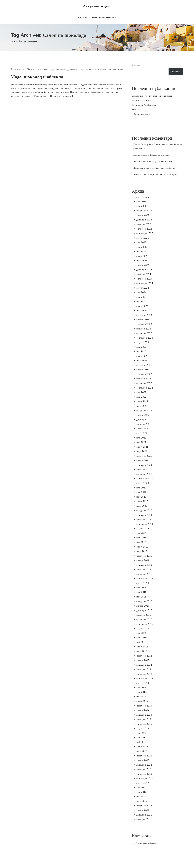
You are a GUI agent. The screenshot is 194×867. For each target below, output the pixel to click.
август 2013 (142, 728)
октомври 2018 (144, 573)
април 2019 (142, 546)
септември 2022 (144, 387)
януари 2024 (142, 319)
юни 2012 (141, 792)
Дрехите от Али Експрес (144, 104)
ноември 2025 (143, 224)
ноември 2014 (143, 669)
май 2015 (141, 642)
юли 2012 (141, 787)
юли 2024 (141, 292)
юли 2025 (141, 242)
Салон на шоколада (96, 69)
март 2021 (141, 451)
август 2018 (142, 583)
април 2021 (142, 446)
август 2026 (142, 196)
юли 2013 (141, 732)
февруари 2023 (144, 365)
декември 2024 (144, 269)
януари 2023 (142, 369)
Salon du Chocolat (39, 69)
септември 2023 (144, 337)
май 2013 (141, 742)
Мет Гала (136, 109)
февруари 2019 (144, 555)
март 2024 (141, 310)
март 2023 (141, 360)
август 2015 (142, 628)
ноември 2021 (143, 424)
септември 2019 (144, 524)
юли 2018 (141, 587)
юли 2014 (141, 687)
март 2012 (141, 801)
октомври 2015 (144, 619)
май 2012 (141, 796)
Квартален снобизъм (142, 100)
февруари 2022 (144, 410)
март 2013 (141, 751)
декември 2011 (144, 814)
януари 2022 (142, 415)
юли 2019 (141, 533)
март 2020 (141, 505)
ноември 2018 (143, 569)
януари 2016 (142, 605)
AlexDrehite (117, 69)
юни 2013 (141, 737)
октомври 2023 (144, 333)
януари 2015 (142, 660)
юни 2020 (141, 492)
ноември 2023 (143, 328)
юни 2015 (141, 637)
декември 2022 (144, 374)
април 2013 (142, 746)
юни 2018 (141, 592)
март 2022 (141, 405)
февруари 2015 (144, 655)
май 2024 (141, 301)
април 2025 (142, 256)
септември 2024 (144, 283)
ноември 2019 (143, 519)
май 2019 (141, 542)
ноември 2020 (143, 469)
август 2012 (142, 782)
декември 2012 (144, 764)
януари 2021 (142, 460)
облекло (74, 69)
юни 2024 (141, 296)
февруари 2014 (144, 705)
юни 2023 (141, 346)
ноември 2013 (143, 719)
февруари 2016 (144, 601)
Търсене (136, 65)
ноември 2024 (143, 274)
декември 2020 (144, 464)
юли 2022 (141, 392)
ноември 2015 (143, 614)
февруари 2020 (144, 510)
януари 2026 (142, 215)
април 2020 (142, 501)
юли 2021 (141, 437)
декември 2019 (144, 514)
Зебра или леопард (141, 114)
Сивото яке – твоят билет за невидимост (152, 95)
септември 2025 (144, 233)
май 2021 (141, 442)
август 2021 (142, 433)
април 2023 (142, 355)
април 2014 (142, 701)
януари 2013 (142, 760)
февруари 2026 (144, 210)
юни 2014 (141, 692)
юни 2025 (141, 246)
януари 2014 (142, 710)
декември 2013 (144, 714)
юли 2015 (141, 633)
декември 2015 (144, 610)
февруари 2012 (144, 805)
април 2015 (142, 646)
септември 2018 (144, 578)
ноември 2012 (143, 769)
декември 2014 (144, 664)
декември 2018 (144, 564)
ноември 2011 (143, 819)
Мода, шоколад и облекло (37, 77)
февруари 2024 (144, 315)
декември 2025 (144, 219)
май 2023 (141, 351)
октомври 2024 (144, 278)
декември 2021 (144, 419)
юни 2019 (141, 537)
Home (14, 41)
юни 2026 (141, 206)
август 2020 (142, 483)
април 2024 (142, 305)
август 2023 (142, 342)
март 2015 (141, 651)
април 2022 (142, 401)
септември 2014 (144, 678)
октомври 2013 (144, 723)
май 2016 (141, 596)
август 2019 (142, 528)
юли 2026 (141, 201)
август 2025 (142, 237)
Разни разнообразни (104, 17)
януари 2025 (142, 265)
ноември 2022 (143, 378)
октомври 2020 (144, 474)
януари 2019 (142, 560)
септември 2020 (144, 478)
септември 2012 (144, 778)
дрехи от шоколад (60, 69)
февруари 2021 (144, 455)
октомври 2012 (144, 773)
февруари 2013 (144, 755)
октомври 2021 (144, 428)
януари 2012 (142, 810)
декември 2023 (144, 324)
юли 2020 (141, 487)
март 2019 (141, 551)
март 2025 (141, 260)
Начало (82, 17)
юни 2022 (141, 396)
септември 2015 (144, 623)
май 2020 (141, 496)
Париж (83, 69)
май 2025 (141, 251)
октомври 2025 (144, 228)
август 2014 (142, 683)
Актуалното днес (97, 6)
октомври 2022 (144, 383)
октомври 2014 (144, 673)
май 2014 (141, 696)
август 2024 (142, 287)
